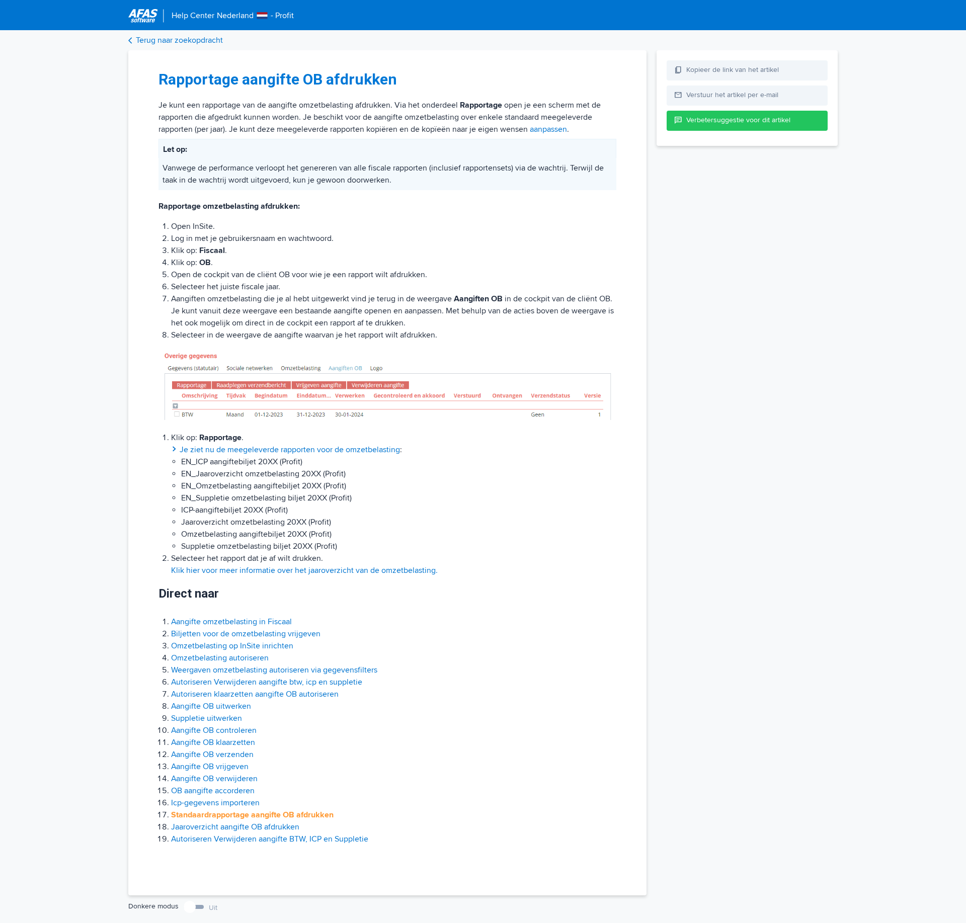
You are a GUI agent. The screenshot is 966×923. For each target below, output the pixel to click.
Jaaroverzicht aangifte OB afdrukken (235, 827)
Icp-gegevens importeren (215, 803)
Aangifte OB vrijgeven (210, 767)
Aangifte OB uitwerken (211, 706)
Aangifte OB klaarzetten (213, 742)
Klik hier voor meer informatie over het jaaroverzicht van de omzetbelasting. (304, 570)
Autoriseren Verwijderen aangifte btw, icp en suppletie (266, 682)
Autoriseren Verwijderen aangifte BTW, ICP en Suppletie (269, 839)
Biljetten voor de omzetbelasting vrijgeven (245, 634)
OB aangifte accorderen (213, 791)
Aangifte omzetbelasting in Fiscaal (231, 622)
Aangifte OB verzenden (212, 754)
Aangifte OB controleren (214, 730)
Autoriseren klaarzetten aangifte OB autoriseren (255, 694)
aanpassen (548, 129)
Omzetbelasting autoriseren (220, 658)
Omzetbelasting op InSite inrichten (232, 646)
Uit (213, 907)
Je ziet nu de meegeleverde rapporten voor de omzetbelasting (290, 450)
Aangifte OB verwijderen (214, 779)
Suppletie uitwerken (206, 718)
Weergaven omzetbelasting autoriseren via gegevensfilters (274, 670)
